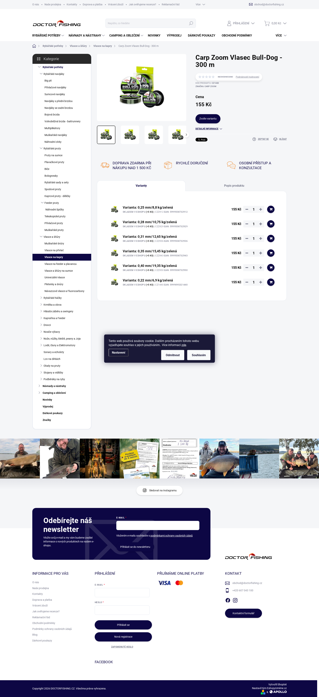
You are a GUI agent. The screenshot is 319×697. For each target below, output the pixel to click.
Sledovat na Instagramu (163, 490)
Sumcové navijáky (54, 94)
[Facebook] (228, 599)
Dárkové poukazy (53, 413)
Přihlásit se (123, 624)
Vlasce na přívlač (54, 250)
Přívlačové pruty (53, 223)
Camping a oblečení (54, 392)
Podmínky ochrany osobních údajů (52, 628)
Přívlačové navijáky (55, 87)
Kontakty (72, 4)
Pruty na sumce (53, 155)
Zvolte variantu (208, 118)
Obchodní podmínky (43, 623)
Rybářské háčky (53, 297)
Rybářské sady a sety (56, 182)
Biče (46, 168)
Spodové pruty (52, 189)
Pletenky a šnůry (53, 284)
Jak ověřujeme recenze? (142, 4)
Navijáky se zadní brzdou (58, 107)
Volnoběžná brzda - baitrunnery (62, 121)
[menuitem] (48, 35)
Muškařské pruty (54, 230)
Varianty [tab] (141, 185)
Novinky (47, 399)
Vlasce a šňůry (52, 236)
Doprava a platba (92, 4)
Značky (47, 419)
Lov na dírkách (52, 358)
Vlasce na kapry (53, 257)
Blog (34, 634)
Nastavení (118, 352)
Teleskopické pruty (55, 216)
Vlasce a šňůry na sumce (58, 270)
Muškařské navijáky (55, 135)
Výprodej (48, 406)
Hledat (191, 23)
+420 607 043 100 (242, 590)
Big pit (48, 80)
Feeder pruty (51, 202)
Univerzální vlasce (54, 277)
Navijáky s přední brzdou (58, 101)
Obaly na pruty (52, 365)
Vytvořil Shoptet (277, 684)
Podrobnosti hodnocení (247, 77)
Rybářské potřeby (53, 67)
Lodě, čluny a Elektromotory (59, 345)
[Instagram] (235, 599)
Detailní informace (206, 128)
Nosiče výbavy (52, 331)
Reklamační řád (170, 4)
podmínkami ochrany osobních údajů (171, 535)
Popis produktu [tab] (234, 185)
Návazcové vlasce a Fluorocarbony (64, 291)
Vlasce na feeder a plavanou (60, 263)
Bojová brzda (52, 114)
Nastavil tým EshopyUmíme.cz (269, 688)
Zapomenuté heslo (122, 647)
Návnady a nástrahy (54, 386)
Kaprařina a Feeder (54, 318)
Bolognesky (51, 175)
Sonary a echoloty (54, 352)
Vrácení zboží (115, 4)
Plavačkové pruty (54, 162)
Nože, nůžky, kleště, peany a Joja (62, 338)
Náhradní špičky (54, 209)
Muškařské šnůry (54, 243)
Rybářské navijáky (54, 73)
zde (183, 345)
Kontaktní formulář (243, 613)
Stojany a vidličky (53, 372)
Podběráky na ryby (54, 379)
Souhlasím (199, 355)
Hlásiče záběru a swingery (58, 311)
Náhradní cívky (52, 141)
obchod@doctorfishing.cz (247, 583)
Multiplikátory (52, 128)
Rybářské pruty (52, 148)
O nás (35, 4)
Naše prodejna (52, 4)
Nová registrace (123, 636)
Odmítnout (173, 355)
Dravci (47, 325)
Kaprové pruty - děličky (57, 196)
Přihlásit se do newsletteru (135, 546)
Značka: (205, 86)
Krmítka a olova (52, 304)
